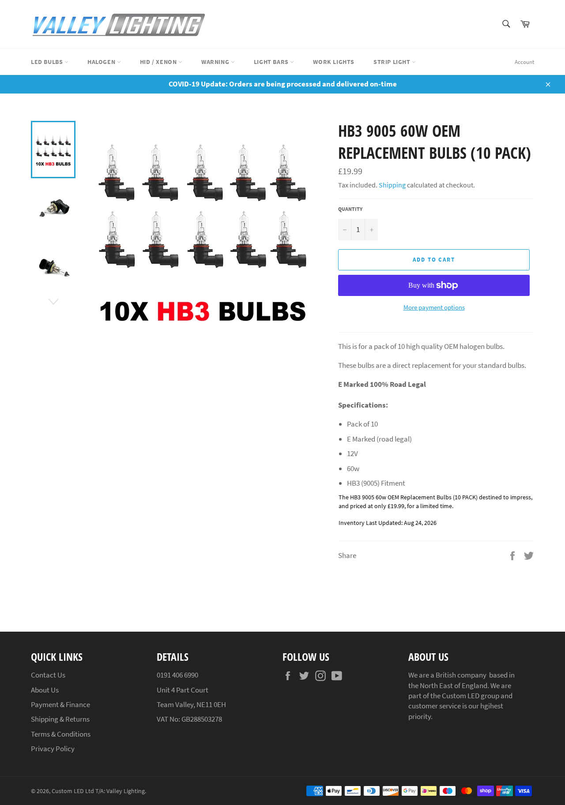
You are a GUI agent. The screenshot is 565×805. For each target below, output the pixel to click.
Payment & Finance (60, 704)
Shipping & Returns (60, 719)
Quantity (350, 209)
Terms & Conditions (60, 734)
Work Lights (333, 62)
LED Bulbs (47, 62)
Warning (216, 62)
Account (524, 62)
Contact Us (48, 675)
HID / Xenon (159, 62)
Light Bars (272, 62)
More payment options (434, 307)
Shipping (392, 184)
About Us (45, 690)
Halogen (102, 62)
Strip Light (392, 62)
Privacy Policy (53, 748)
